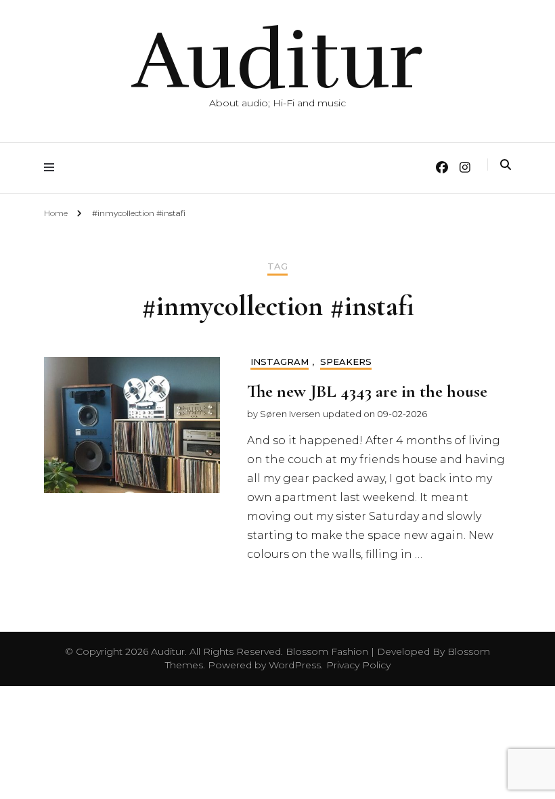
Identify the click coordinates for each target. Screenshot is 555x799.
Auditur (277, 61)
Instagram (279, 362)
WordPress (295, 665)
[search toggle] (505, 165)
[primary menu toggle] (52, 167)
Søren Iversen (290, 413)
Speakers (346, 362)
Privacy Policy (358, 665)
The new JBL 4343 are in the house (367, 391)
